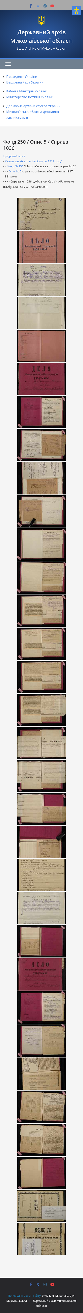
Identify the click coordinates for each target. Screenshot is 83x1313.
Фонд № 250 (15, 166)
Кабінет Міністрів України (26, 91)
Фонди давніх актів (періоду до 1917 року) (33, 161)
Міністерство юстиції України (29, 97)
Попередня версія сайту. (24, 1295)
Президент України (21, 76)
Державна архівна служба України (33, 106)
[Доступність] (76, 10)
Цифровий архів (14, 156)
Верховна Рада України (25, 82)
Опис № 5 (15, 171)
